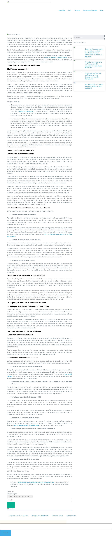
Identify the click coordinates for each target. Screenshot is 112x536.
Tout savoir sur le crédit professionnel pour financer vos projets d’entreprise (93, 76)
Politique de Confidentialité (40, 515)
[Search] (104, 37)
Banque (77, 10)
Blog (101, 10)
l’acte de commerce (26, 111)
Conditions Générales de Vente (18, 515)
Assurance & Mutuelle (90, 10)
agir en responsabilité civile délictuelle (26, 425)
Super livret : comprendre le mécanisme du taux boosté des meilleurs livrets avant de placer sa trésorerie (94, 52)
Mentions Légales (57, 515)
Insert (6, 533)
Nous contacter (71, 515)
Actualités (62, 10)
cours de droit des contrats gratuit (55, 57)
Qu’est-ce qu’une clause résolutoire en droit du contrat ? (36, 482)
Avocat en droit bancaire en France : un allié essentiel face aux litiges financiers (93, 65)
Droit (69, 10)
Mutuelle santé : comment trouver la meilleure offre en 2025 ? (94, 86)
